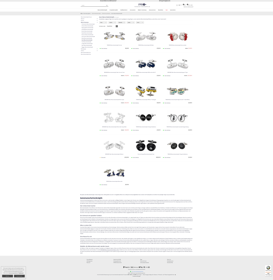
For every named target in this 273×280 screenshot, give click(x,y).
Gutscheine (172, 10)
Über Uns (169, 259)
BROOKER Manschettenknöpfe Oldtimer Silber (110, 249)
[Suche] (106, 5)
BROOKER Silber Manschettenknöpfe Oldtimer (114, 154)
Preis (101, 22)
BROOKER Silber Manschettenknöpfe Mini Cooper (114, 99)
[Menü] (271, 266)
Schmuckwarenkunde (144, 262)
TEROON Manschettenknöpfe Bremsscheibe (177, 45)
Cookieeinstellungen (137, 276)
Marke (110, 22)
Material (120, 22)
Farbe (129, 22)
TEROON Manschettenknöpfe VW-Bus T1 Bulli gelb (146, 99)
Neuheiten (160, 10)
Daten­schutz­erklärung (13, 273)
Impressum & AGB (117, 259)
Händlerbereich (170, 261)
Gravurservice (152, 10)
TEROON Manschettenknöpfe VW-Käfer (146, 45)
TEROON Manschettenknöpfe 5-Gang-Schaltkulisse (178, 154)
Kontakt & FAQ (170, 262)
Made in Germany (142, 10)
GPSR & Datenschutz (117, 262)
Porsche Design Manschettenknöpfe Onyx (146, 154)
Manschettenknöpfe (102, 10)
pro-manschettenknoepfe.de (137, 271)
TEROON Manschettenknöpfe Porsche (114, 45)
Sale (167, 10)
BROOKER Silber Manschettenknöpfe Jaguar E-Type (177, 72)
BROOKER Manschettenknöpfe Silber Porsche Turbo (114, 72)
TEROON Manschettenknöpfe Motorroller (114, 181)
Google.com (21, 273)
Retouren (88, 262)
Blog (141, 259)
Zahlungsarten (89, 261)
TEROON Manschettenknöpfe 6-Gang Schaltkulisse (146, 126)
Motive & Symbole (106, 13)
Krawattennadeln (114, 10)
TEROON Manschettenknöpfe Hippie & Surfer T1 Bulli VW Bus (178, 99)
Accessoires (132, 10)
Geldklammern (123, 10)
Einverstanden (19, 276)
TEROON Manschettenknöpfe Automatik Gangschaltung (178, 126)
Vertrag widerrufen (117, 261)
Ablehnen (7, 276)
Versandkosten (90, 259)
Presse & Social (143, 261)
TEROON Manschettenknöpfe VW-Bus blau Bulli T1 (146, 72)
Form (138, 22)
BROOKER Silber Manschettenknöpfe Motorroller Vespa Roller (114, 126)
